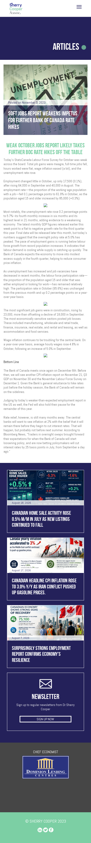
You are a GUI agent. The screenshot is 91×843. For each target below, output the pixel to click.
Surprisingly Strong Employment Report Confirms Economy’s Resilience (41, 654)
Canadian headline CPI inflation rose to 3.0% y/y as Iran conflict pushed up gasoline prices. (44, 586)
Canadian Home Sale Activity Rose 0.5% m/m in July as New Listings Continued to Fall (41, 519)
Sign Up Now (45, 719)
